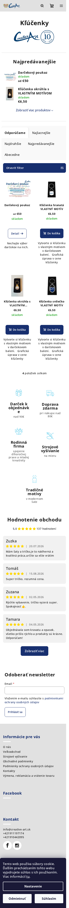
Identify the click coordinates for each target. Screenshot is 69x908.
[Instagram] (17, 845)
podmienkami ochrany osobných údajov (34, 700)
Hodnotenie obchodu (34, 519)
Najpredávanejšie (41, 144)
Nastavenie (33, 886)
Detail (15, 233)
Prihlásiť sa (15, 712)
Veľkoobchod (12, 751)
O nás (7, 747)
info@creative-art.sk (16, 829)
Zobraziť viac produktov (33, 110)
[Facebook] (7, 845)
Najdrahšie (13, 144)
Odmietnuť (17, 898)
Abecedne (12, 155)
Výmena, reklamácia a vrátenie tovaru (28, 775)
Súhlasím (49, 898)
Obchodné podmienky (18, 761)
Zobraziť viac (34, 651)
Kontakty (9, 771)
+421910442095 (13, 837)
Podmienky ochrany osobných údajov (28, 766)
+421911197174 (13, 833)
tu (28, 876)
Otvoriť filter (15, 168)
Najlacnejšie (41, 133)
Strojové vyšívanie (15, 756)
